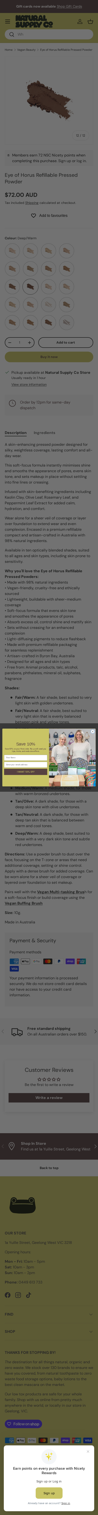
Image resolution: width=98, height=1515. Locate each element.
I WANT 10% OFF (26, 771)
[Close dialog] (93, 731)
